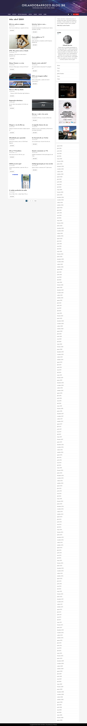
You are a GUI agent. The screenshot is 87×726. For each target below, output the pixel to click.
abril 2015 (59, 496)
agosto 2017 (59, 424)
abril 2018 (59, 403)
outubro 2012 (60, 573)
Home (9, 14)
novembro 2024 (60, 200)
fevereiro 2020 (60, 346)
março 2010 (59, 653)
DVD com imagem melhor (40, 76)
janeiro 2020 (59, 349)
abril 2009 (59, 681)
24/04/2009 (35, 139)
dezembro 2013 (60, 537)
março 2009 (59, 684)
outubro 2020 (60, 326)
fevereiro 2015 (60, 501)
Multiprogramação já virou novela (42, 164)
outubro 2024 (60, 202)
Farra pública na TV (38, 37)
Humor (40, 14)
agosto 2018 (59, 393)
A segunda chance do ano (40, 125)
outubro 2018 (60, 388)
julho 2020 (59, 334)
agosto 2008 (59, 702)
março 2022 (59, 282)
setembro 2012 (60, 576)
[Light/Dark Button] (69, 14)
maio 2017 (59, 431)
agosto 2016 (59, 455)
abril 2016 (59, 465)
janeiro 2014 (59, 534)
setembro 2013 (60, 545)
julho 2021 (59, 303)
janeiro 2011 (59, 627)
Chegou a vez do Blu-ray (16, 125)
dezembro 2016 (60, 444)
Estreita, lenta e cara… (39, 24)
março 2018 (59, 406)
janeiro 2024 (59, 225)
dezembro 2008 (60, 692)
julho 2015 (59, 488)
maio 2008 (59, 710)
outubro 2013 (60, 542)
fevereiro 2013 (60, 563)
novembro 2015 (60, 478)
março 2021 (59, 313)
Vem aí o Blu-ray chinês (16, 90)
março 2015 (59, 498)
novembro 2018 (60, 385)
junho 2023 (59, 243)
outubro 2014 (60, 511)
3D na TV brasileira (15, 151)
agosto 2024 (59, 207)
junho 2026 (59, 151)
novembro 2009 (60, 663)
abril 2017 (59, 434)
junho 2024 (59, 212)
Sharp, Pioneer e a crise (16, 63)
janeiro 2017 (59, 442)
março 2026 (59, 158)
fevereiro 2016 (60, 470)
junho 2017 (59, 429)
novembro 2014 (60, 509)
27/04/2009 (35, 115)
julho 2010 (59, 643)
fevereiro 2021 (60, 316)
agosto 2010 (59, 640)
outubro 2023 (60, 233)
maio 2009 (59, 679)
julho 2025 (59, 179)
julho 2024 (59, 210)
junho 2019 (59, 367)
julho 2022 (59, 272)
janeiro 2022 (59, 287)
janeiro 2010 (59, 658)
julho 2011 (59, 612)
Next (35, 200)
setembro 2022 (60, 267)
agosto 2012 (59, 578)
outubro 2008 (60, 697)
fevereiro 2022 (60, 285)
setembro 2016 (60, 452)
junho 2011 (59, 614)
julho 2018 (59, 395)
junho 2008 (59, 707)
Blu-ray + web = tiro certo (40, 114)
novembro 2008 (60, 694)
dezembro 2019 (60, 352)
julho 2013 (59, 550)
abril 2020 (59, 341)
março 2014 (59, 529)
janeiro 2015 (59, 504)
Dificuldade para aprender (17, 138)
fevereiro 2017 (60, 439)
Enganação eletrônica (16, 100)
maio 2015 (59, 493)
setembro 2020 (60, 328)
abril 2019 (59, 372)
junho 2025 (59, 182)
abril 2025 (59, 187)
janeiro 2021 (59, 318)
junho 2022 (59, 274)
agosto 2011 (59, 609)
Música (30, 14)
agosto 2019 (59, 362)
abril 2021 (59, 310)
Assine (76, 14)
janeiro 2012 (59, 596)
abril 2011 (59, 619)
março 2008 (59, 715)
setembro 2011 (60, 607)
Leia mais (12, 30)
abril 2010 (59, 650)
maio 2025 (59, 184)
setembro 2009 (60, 668)
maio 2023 (59, 246)
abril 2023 (59, 249)
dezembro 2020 (60, 321)
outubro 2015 (60, 480)
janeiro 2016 (59, 473)
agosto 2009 (59, 671)
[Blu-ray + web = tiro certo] (43, 105)
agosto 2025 (59, 176)
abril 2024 (59, 218)
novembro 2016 (60, 447)
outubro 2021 (60, 295)
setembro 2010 (60, 637)
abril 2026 (59, 156)
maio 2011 (59, 617)
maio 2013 (59, 555)
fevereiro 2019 (60, 377)
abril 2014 (59, 527)
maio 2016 (59, 462)
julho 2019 (59, 364)
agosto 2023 (59, 238)
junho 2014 (59, 522)
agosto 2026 (59, 146)
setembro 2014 (60, 514)
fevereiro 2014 (60, 532)
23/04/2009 (12, 165)
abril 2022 (59, 279)
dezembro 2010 (60, 630)
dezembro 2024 (60, 197)
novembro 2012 (60, 571)
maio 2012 (59, 586)
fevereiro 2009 (60, 686)
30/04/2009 (12, 52)
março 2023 (59, 251)
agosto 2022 (59, 269)
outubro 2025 (60, 171)
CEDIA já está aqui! (15, 164)
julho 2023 (59, 241)
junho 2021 (59, 305)
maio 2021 (59, 308)
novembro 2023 (60, 230)
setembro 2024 (60, 205)
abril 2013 (59, 558)
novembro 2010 (60, 632)
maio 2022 (59, 277)
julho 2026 (59, 148)
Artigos (14, 14)
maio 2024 (59, 215)
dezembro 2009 (60, 661)
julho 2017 (59, 426)
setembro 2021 (60, 297)
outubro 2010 (60, 635)
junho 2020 (59, 336)
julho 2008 (59, 704)
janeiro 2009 (59, 689)
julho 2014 (59, 519)
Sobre (45, 14)
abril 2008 (59, 712)
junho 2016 (59, 460)
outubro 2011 (59, 604)
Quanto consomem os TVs (40, 151)
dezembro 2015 (60, 475)
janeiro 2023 (59, 256)
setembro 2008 (60, 699)
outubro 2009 (60, 666)
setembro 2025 (60, 174)
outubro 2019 (60, 357)
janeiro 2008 (59, 720)
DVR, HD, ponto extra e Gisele (18, 51)
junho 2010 (59, 645)
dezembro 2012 (60, 568)
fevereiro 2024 (60, 223)
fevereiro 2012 (60, 594)
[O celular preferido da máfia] (20, 181)
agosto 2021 (59, 300)
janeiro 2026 (59, 164)
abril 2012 (59, 589)
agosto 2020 (59, 331)
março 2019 (59, 375)
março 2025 (59, 189)
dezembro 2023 (60, 228)
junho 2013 (59, 552)
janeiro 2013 (59, 565)
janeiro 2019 (59, 380)
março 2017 (59, 437)
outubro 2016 (60, 449)
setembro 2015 (60, 483)
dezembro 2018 (60, 382)
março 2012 (59, 591)
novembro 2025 (60, 169)
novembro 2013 (60, 540)
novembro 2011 (60, 601)
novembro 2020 (60, 323)
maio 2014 (59, 524)
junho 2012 (59, 583)
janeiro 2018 (59, 411)
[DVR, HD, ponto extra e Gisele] (20, 42)
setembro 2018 (60, 390)
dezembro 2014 (60, 506)
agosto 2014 (59, 516)
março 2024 (59, 220)
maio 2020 (59, 339)
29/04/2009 (12, 64)
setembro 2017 (60, 421)
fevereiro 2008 (60, 717)
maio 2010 (59, 648)
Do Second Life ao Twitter (40, 138)
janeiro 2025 (59, 194)
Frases (35, 14)
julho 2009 (59, 673)
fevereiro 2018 (60, 408)
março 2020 (59, 344)
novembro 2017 (60, 416)
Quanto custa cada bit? (39, 63)
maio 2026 (59, 153)
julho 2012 (59, 581)
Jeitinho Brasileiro (22, 14)
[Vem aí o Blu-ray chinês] (20, 81)
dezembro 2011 (60, 599)
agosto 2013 (59, 547)
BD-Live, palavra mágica (16, 24)
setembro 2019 (60, 359)
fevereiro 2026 (60, 161)
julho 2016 (59, 457)
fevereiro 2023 (60, 254)
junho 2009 (59, 676)
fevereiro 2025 (60, 192)
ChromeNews (48, 724)
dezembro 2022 (60, 259)
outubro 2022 (60, 264)
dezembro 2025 (60, 166)
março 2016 (59, 467)
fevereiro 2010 (60, 655)
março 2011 (59, 622)
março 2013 (59, 560)
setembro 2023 (60, 236)
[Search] (71, 14)
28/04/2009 (12, 91)
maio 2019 (59, 370)
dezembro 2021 (60, 290)
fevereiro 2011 (60, 625)
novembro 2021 (60, 292)
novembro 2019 (60, 354)
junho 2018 (59, 398)
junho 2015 (59, 491)
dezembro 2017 (60, 413)
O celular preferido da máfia (18, 190)
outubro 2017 (59, 419)
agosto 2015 (59, 485)
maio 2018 (59, 400)
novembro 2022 (60, 261)
